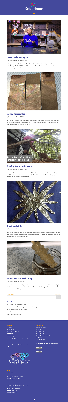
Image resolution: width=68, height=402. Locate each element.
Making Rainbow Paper (17, 114)
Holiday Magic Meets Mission (14, 314)
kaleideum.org (10, 336)
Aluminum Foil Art (15, 226)
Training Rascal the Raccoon (19, 166)
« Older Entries (10, 294)
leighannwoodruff (12, 60)
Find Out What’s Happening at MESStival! (16, 304)
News (25, 60)
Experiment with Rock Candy (19, 278)
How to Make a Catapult (17, 57)
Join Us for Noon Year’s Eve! (13, 312)
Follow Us (39, 347)
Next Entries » (57, 294)
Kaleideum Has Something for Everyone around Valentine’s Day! (22, 307)
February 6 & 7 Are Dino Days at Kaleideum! (17, 309)
